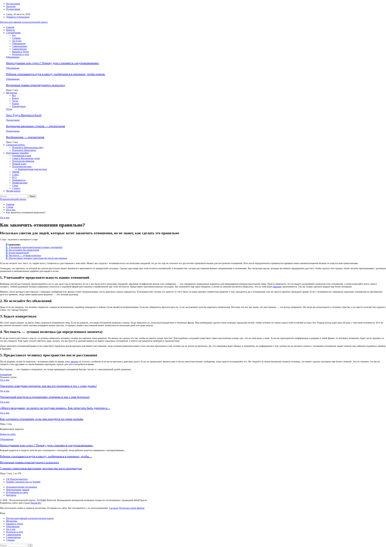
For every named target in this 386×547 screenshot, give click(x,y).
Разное (15, 103)
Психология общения (23, 161)
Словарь (16, 38)
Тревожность (18, 180)
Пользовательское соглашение (21, 487)
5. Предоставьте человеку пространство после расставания (36, 258)
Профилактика (19, 182)
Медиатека (11, 92)
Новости (10, 30)
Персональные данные (17, 489)
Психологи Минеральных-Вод (27, 147)
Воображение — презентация (25, 137)
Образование (18, 43)
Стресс (15, 174)
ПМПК (15, 172)
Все (14, 35)
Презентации (19, 106)
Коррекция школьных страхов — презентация (35, 126)
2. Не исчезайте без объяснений (22, 250)
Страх (15, 185)
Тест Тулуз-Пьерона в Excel (23, 115)
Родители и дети (20, 54)
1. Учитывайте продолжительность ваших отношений (34, 247)
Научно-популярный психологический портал (24, 22)
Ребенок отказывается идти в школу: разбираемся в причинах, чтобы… (46, 456)
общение (277, 286)
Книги (15, 98)
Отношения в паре (21, 155)
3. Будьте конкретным (17, 252)
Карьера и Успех (20, 51)
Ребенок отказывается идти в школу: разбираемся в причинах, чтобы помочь (55, 74)
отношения (5, 374)
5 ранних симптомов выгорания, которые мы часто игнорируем (41, 468)
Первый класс (19, 163)
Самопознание (19, 46)
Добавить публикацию (18, 17)
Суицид (16, 188)
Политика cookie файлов (131, 508)
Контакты (11, 495)
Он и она (16, 40)
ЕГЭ (14, 177)
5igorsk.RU (35, 503)
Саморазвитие (19, 49)
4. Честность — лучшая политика (23, 255)
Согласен (114, 508)
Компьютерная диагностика (32, 169)
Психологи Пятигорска (24, 150)
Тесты (15, 101)
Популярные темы (17, 153)
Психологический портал (13, 199)
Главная (10, 27)
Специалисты (15, 144)
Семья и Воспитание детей (26, 158)
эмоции (74, 361)
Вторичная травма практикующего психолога (35, 85)
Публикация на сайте (17, 492)
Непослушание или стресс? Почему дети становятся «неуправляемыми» (52, 63)
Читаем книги (13, 191)
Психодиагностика (22, 166)
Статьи (13, 32)
